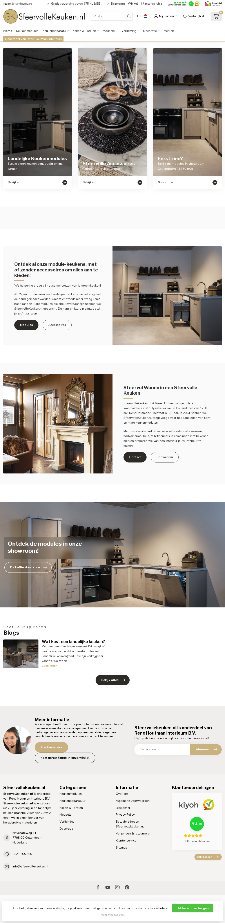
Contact (135, 457)
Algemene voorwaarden (133, 801)
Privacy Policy (125, 815)
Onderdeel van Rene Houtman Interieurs (33, 39)
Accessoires (57, 325)
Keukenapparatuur (56, 31)
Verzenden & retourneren (133, 833)
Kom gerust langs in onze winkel (64, 758)
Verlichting (129, 31)
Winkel (133, 4)
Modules (26, 325)
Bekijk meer (204, 857)
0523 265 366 (22, 854)
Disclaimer (123, 808)
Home (7, 31)
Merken (169, 31)
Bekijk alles (109, 680)
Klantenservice (151, 4)
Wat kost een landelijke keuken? (73, 641)
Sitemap (121, 847)
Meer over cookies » (113, 915)
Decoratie (150, 31)
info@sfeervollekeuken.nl (30, 866)
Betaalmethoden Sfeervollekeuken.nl (130, 824)
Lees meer (49, 666)
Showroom (164, 457)
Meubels (109, 31)
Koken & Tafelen (84, 31)
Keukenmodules (27, 31)
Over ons (122, 794)
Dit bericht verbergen (193, 908)
